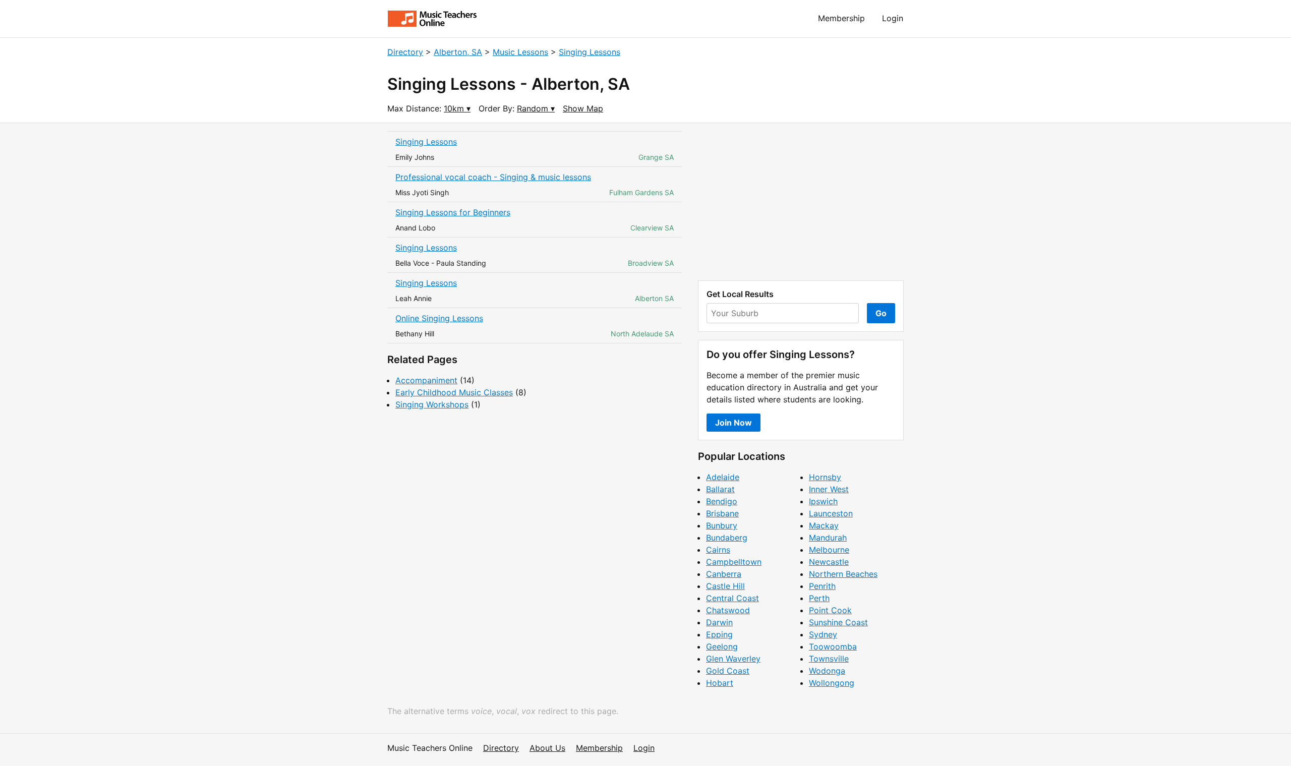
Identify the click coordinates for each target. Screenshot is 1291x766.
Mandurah (828, 538)
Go (881, 313)
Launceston (831, 513)
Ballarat (720, 489)
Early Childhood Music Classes (454, 392)
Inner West (829, 489)
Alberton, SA (458, 52)
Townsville (829, 659)
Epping (719, 634)
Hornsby (825, 477)
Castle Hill (725, 586)
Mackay (824, 525)
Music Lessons (520, 52)
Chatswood (728, 610)
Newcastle (829, 562)
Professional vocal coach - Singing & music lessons (493, 177)
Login (892, 18)
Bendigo (721, 501)
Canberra (723, 574)
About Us (547, 748)
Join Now (733, 423)
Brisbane (722, 513)
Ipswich (823, 501)
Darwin (719, 622)
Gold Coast (727, 671)
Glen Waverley (733, 659)
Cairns (718, 550)
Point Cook (830, 610)
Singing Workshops (431, 404)
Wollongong (831, 683)
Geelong (722, 646)
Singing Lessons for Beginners (452, 212)
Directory (405, 52)
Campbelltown (733, 562)
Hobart (719, 683)
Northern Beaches (843, 574)
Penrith (822, 586)
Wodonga (827, 671)
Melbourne (829, 550)
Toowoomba (833, 646)
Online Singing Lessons (439, 318)
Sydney (823, 634)
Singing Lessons (589, 52)
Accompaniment (426, 380)
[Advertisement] (801, 201)
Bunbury (721, 525)
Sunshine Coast (838, 622)
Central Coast (732, 598)
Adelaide (722, 477)
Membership (841, 18)
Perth (819, 598)
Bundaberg (726, 538)
